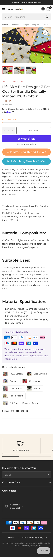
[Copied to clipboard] (27, 411)
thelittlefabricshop (13, 82)
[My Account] (43, 9)
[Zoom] (45, 32)
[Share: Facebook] (12, 411)
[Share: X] (17, 411)
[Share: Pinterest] (22, 411)
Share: (5, 411)
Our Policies (9, 490)
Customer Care (11, 482)
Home (5, 25)
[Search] (47, 16)
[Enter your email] (48, 474)
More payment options (26, 144)
